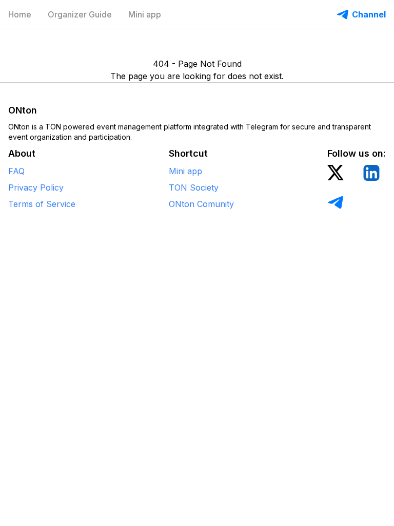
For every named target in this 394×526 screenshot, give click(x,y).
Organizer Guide (80, 14)
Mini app (144, 14)
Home (19, 14)
